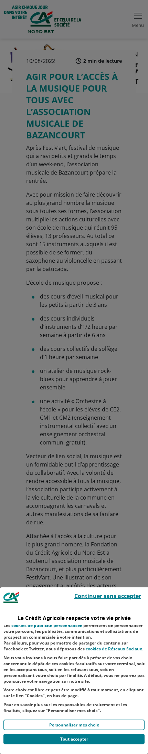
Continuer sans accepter (107, 596)
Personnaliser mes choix (74, 725)
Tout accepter (74, 739)
